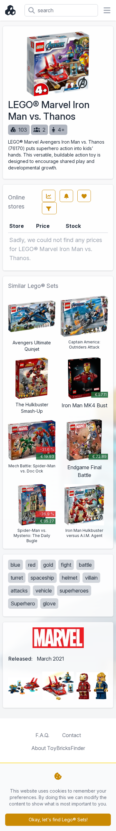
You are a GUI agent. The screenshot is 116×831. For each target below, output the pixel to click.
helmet (69, 577)
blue (15, 565)
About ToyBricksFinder (58, 748)
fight (66, 565)
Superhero (23, 603)
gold (48, 565)
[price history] (48, 196)
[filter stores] (49, 208)
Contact (71, 735)
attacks (19, 590)
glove (49, 603)
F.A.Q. (42, 735)
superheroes (74, 590)
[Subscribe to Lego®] (66, 196)
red (31, 565)
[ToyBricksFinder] (12, 10)
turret (17, 577)
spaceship (42, 577)
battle (85, 565)
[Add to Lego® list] (84, 196)
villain (91, 577)
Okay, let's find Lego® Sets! (58, 819)
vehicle (43, 590)
